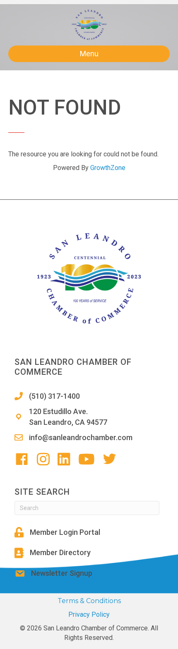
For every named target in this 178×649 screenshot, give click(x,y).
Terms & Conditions (89, 601)
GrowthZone (107, 168)
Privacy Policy (89, 614)
